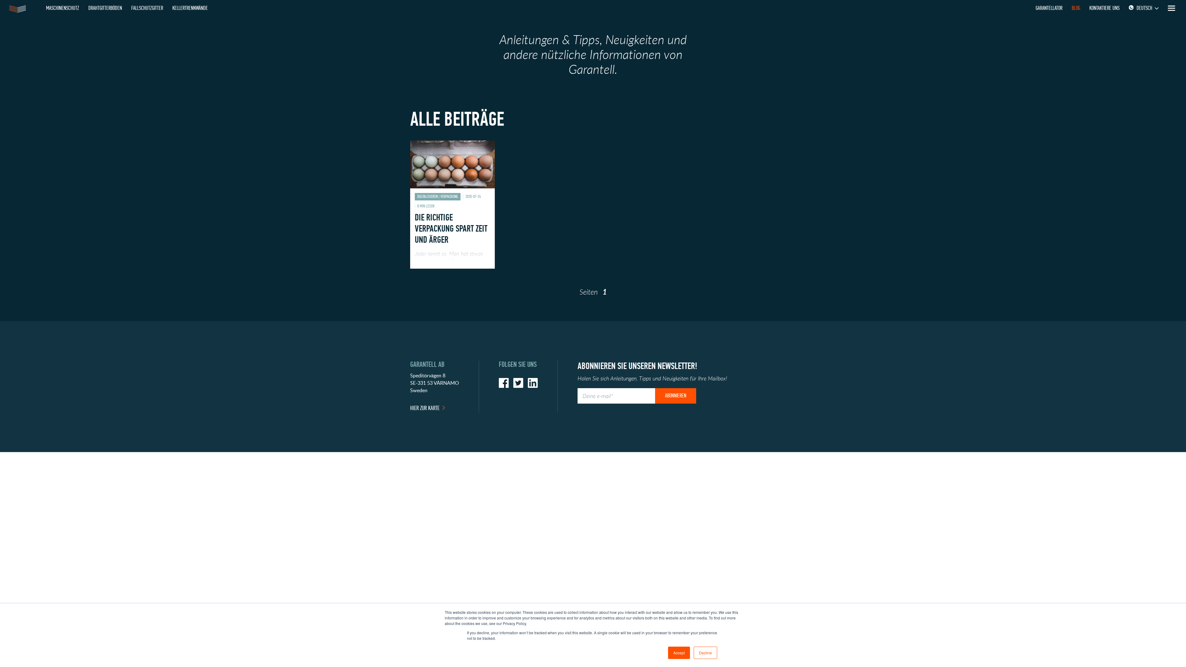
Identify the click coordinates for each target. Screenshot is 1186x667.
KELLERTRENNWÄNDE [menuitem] (190, 8)
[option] (452, 209)
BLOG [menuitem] (1076, 8)
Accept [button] (679, 652)
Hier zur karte (424, 408)
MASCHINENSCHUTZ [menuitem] (62, 8)
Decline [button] (705, 652)
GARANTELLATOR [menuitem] (1049, 8)
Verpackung (449, 196)
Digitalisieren (427, 196)
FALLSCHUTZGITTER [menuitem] (147, 8)
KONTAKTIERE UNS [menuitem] (1104, 8)
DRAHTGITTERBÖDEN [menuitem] (105, 8)
